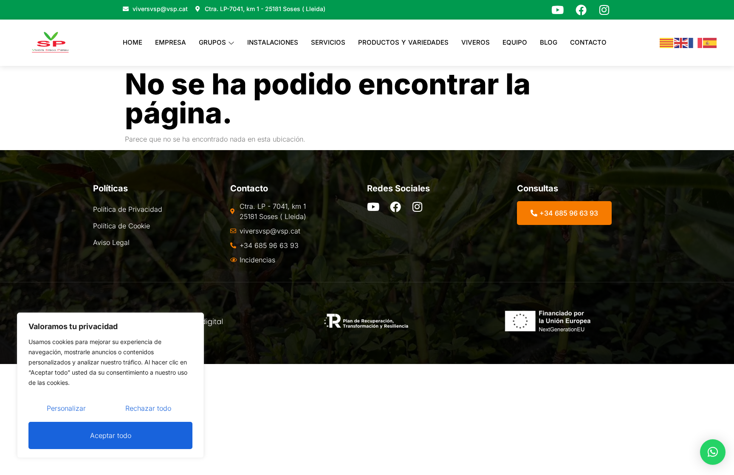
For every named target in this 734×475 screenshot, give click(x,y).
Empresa (170, 42)
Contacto (588, 42)
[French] (696, 42)
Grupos (212, 42)
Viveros (475, 42)
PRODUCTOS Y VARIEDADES (403, 42)
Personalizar (66, 408)
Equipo (515, 42)
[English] (681, 42)
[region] (110, 385)
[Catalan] (667, 42)
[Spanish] (710, 42)
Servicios (328, 42)
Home (132, 42)
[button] (713, 452)
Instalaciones (272, 42)
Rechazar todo (148, 408)
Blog (548, 42)
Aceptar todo (110, 435)
